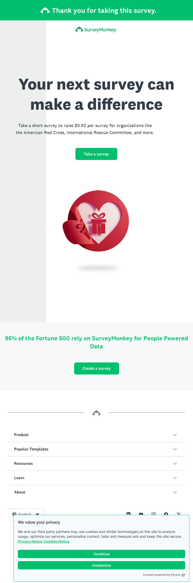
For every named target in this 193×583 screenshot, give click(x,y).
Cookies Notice (56, 541)
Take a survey (96, 154)
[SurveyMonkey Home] (96, 29)
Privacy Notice (30, 541)
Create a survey (96, 368)
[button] (96, 435)
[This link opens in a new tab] (128, 514)
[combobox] (26, 514)
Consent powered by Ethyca (161, 574)
